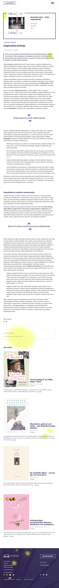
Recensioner (43, 562)
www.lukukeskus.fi (9, 569)
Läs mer (39, 391)
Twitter (6, 322)
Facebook (4, 322)
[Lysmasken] (10, 4)
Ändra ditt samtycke (28, 579)
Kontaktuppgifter (8, 572)
